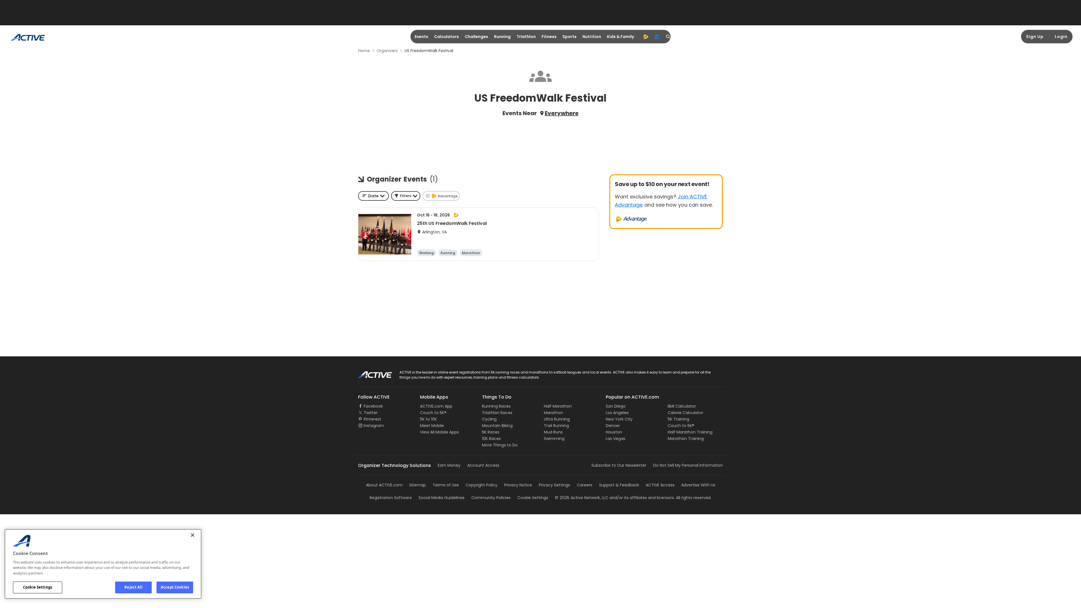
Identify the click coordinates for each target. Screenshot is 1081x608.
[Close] (192, 535)
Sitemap (417, 485)
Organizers (387, 50)
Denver (613, 425)
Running (502, 36)
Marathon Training (686, 438)
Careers (584, 485)
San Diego (616, 406)
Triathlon (526, 36)
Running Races (496, 406)
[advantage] (646, 37)
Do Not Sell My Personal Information (688, 465)
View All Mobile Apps (439, 432)
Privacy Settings (554, 485)
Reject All (133, 587)
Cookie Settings (37, 587)
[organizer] (657, 37)
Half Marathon (558, 406)
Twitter (371, 412)
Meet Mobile (432, 425)
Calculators (446, 36)
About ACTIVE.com (384, 485)
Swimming (554, 438)
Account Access (483, 465)
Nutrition (591, 36)
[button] (405, 196)
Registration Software (391, 497)
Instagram (374, 425)
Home (364, 50)
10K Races (491, 438)
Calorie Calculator (685, 412)
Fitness (549, 36)
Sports (569, 36)
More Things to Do (500, 445)
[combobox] (373, 196)
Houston (614, 432)
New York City (619, 419)
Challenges (476, 36)
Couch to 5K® (433, 412)
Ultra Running (557, 419)
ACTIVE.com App (436, 406)
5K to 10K (428, 419)
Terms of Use (446, 485)
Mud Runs (553, 432)
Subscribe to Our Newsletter (618, 465)
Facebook (373, 406)
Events (421, 36)
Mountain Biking (497, 425)
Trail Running (556, 425)
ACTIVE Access (660, 485)
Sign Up (1035, 36)
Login (1061, 36)
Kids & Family (620, 36)
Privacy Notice (518, 485)
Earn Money (449, 465)
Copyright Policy (481, 485)
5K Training (678, 419)
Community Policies (491, 497)
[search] (668, 37)
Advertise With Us (698, 485)
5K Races (490, 432)
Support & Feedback (619, 485)
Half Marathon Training (690, 432)
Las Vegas (615, 438)
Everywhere (562, 113)
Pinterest (372, 419)
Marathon (553, 412)
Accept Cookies (175, 587)
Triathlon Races (497, 412)
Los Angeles (617, 412)
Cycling (489, 419)
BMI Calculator (682, 406)
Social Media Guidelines (441, 497)
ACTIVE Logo (370, 372)
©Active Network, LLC (581, 497)
